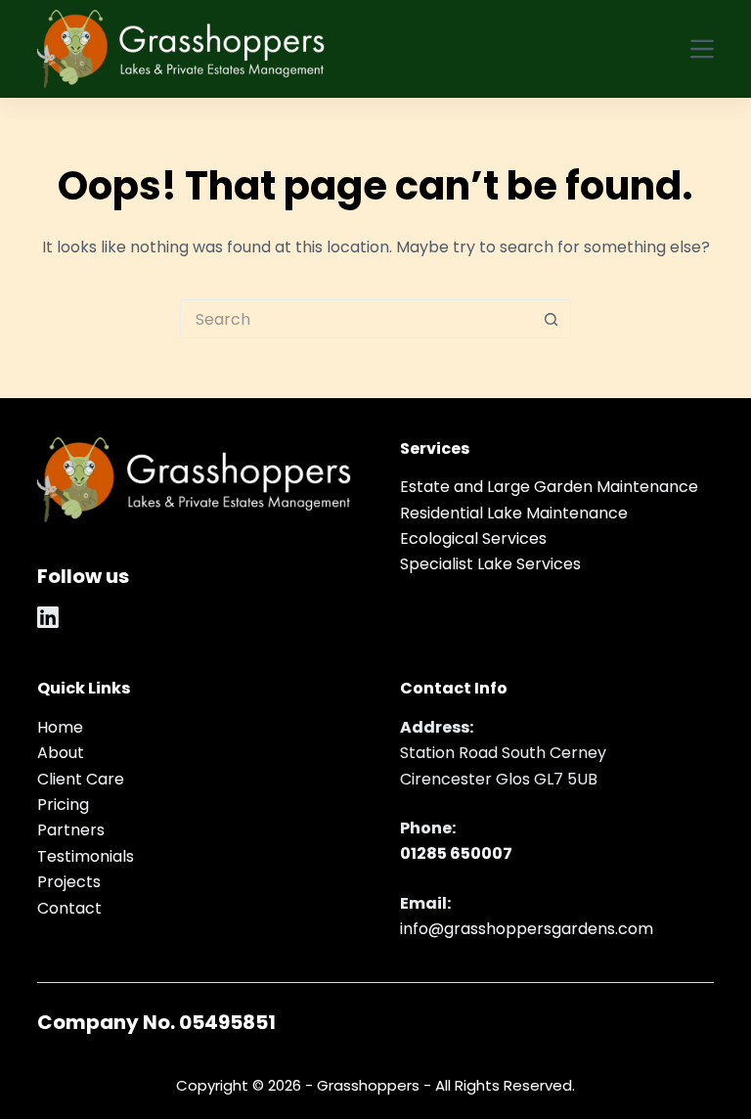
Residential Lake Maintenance (514, 513)
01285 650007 (456, 853)
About (60, 752)
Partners (71, 830)
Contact (69, 908)
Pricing (63, 804)
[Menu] (702, 49)
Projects (69, 882)
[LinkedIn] (48, 617)
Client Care (80, 779)
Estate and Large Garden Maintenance (549, 486)
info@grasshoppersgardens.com (526, 929)
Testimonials (85, 856)
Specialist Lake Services (490, 564)
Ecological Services (473, 538)
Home (60, 727)
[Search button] (551, 318)
